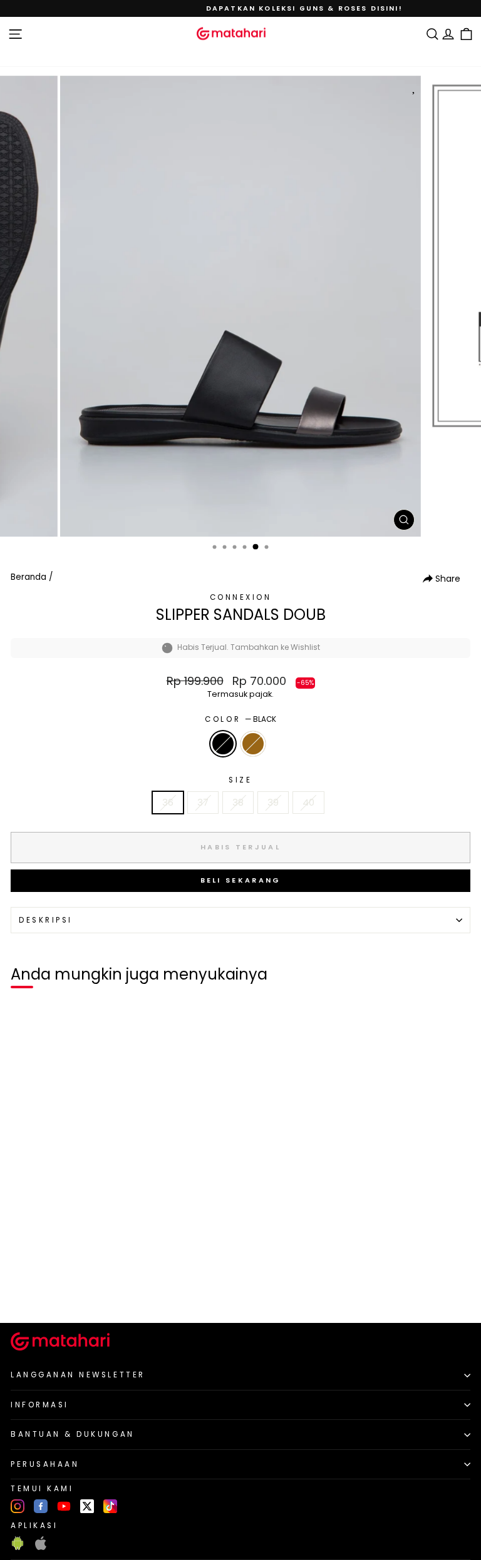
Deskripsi (46, 920)
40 (308, 802)
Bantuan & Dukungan (73, 1434)
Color (240, 719)
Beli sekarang (240, 880)
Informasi (40, 1405)
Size (240, 780)
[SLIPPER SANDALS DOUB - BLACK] (24, 1292)
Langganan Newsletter (78, 1375)
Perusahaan (45, 1464)
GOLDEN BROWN (253, 743)
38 (238, 802)
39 (273, 802)
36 (167, 802)
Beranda (28, 577)
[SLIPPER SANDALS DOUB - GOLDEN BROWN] (38, 1292)
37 (203, 802)
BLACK (222, 743)
